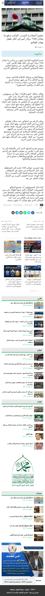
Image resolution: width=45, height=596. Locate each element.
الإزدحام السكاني (28, 204)
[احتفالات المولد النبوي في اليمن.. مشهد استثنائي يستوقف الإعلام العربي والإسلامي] (38, 342)
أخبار (39, 242)
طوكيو (40, 207)
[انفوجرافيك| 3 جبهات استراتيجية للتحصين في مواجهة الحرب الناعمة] (32, 271)
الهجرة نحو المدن (7, 204)
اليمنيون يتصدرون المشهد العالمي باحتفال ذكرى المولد (18, 406)
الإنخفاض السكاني (18, 204)
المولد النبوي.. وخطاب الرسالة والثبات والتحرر (20, 443)
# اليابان (36, 204)
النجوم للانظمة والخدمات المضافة (17, 592)
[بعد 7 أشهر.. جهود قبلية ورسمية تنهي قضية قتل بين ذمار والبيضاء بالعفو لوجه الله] (32, 247)
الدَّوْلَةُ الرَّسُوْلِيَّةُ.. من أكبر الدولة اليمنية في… (20, 516)
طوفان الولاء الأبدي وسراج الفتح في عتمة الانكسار (19, 415)
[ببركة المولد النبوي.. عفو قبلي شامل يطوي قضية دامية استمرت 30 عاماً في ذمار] (38, 375)
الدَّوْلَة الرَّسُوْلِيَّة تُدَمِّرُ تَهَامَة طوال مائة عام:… (21, 526)
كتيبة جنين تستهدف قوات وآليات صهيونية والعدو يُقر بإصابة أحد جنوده (34, 226)
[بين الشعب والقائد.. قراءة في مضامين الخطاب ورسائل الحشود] (38, 427)
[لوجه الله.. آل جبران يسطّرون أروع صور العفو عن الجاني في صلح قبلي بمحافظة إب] (38, 394)
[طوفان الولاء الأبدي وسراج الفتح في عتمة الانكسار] (38, 418)
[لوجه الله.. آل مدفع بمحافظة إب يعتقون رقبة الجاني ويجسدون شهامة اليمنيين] (38, 385)
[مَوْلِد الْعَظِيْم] (38, 436)
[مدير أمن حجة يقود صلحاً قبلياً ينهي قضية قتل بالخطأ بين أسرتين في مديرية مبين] (38, 366)
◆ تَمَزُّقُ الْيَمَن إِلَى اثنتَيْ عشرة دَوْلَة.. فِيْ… (21, 303)
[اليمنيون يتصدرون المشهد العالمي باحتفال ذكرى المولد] (38, 408)
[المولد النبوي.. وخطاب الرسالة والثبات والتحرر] (38, 446)
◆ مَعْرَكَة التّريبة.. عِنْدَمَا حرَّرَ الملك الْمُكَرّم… (21, 535)
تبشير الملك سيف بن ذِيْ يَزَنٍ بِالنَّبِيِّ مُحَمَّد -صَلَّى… (19, 507)
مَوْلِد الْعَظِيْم (29, 434)
